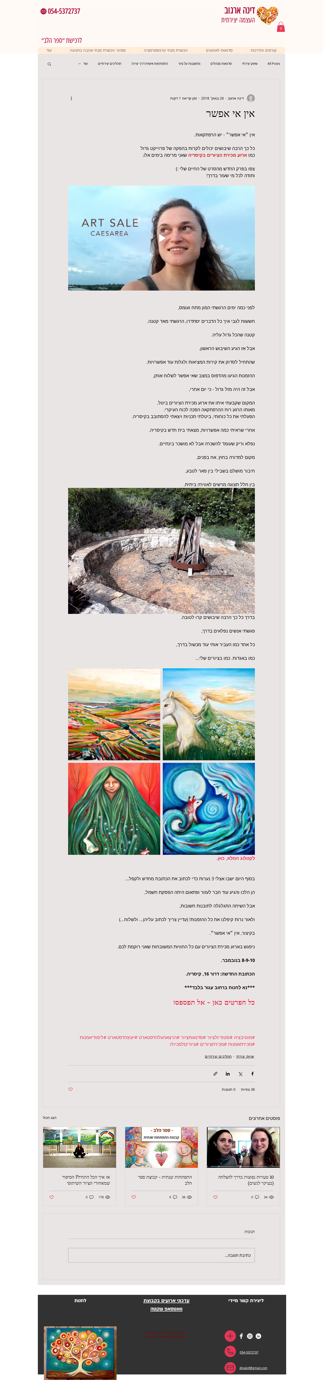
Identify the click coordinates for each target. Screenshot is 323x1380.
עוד (85, 64)
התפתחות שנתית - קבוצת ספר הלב (165, 1180)
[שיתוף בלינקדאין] (227, 1073)
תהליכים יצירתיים (109, 64)
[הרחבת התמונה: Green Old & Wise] (114, 809)
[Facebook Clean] (241, 1336)
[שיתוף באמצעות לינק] (215, 1073)
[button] (43, 11)
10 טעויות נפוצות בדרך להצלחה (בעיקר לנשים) (246, 1180)
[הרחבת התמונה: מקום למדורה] (161, 551)
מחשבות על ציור (189, 64)
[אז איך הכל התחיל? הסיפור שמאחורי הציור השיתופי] (79, 1147)
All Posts (273, 64)
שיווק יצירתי (249, 64)
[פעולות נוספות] (71, 98)
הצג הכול (50, 1117)
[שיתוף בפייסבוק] (252, 1073)
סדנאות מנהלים (221, 64)
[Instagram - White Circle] (250, 1336)
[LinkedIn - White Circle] (258, 1336)
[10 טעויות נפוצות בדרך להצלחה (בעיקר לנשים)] (243, 1147)
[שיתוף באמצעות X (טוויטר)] (240, 1073)
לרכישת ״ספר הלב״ (61, 40)
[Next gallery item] (74, 551)
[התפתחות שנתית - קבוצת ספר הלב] (161, 1147)
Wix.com (181, 1336)
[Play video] (161, 238)
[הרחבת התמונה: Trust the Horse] (209, 714)
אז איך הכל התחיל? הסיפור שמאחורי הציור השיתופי (86, 1180)
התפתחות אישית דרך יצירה (149, 64)
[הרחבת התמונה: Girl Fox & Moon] (209, 809)
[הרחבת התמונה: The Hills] (114, 714)
